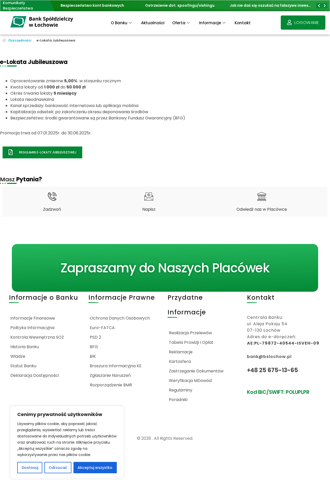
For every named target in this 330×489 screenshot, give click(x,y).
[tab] (52, 201)
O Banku (119, 23)
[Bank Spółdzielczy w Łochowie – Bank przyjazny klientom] (42, 22)
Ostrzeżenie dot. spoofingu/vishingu (151, 5)
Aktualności (152, 23)
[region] (67, 442)
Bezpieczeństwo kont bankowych (64, 5)
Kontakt (243, 23)
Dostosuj (30, 467)
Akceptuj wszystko (95, 467)
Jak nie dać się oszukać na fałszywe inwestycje (246, 5)
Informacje (210, 23)
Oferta (178, 23)
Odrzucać (58, 467)
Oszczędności (19, 40)
